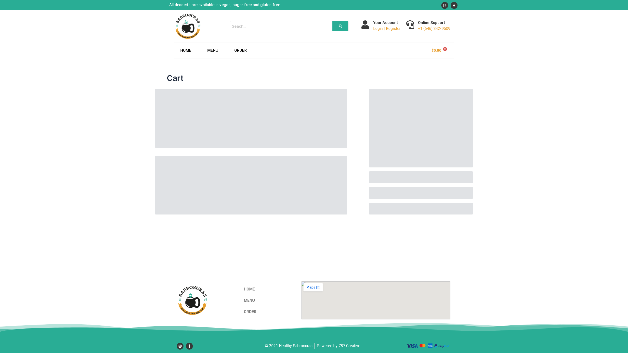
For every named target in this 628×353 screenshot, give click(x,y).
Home (185, 50)
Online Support (431, 22)
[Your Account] (365, 24)
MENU (212, 50)
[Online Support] (410, 24)
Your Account (385, 22)
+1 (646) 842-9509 (434, 28)
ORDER (240, 50)
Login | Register (387, 28)
